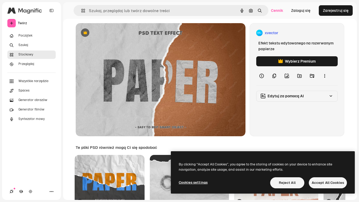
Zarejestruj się (335, 10)
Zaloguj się (300, 10)
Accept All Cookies (328, 182)
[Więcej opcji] (324, 75)
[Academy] (21, 191)
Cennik (277, 10)
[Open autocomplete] (81, 11)
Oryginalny (112, 33)
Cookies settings (193, 182)
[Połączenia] (11, 191)
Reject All (287, 182)
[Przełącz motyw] (30, 191)
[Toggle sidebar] (51, 10)
